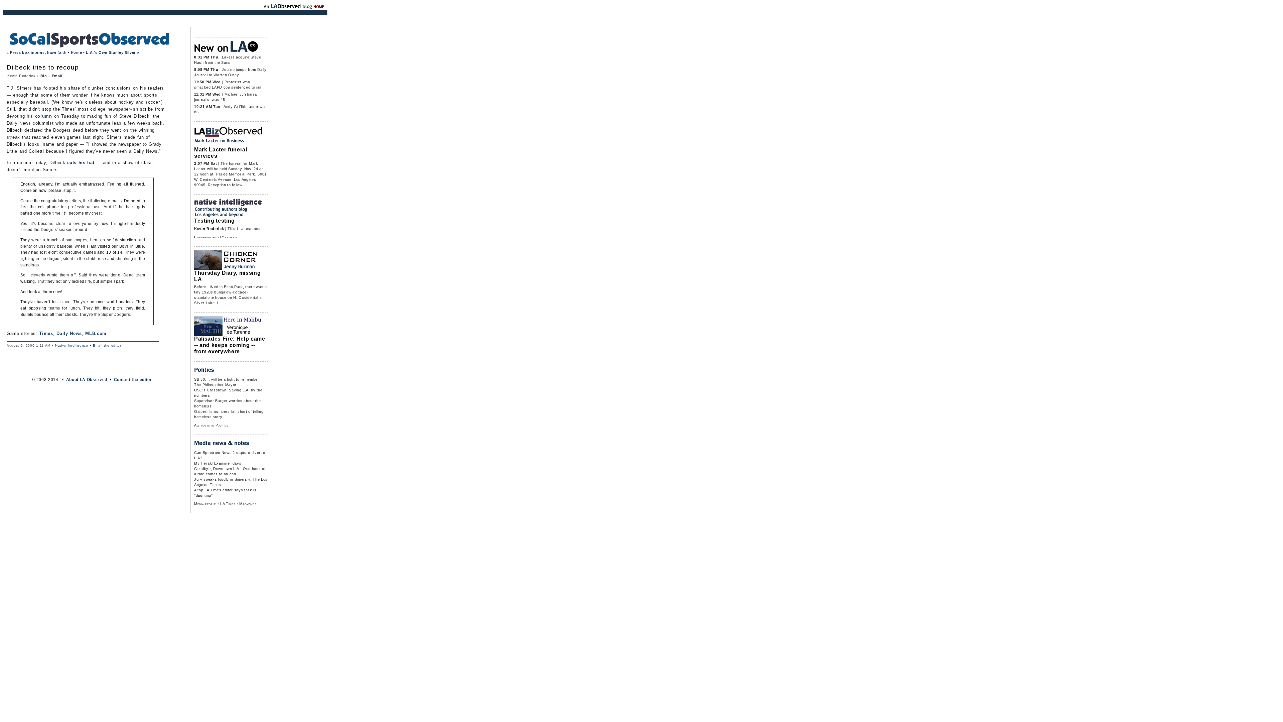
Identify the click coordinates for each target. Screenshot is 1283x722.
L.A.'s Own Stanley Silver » (112, 52)
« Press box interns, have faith (37, 52)
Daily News (69, 333)
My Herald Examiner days (217, 463)
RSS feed (228, 237)
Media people (205, 504)
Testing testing (214, 221)
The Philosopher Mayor (215, 385)
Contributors (205, 237)
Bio (43, 76)
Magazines (247, 504)
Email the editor (107, 345)
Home (76, 52)
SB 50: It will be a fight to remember (226, 379)
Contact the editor (133, 379)
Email (57, 76)
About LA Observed (86, 379)
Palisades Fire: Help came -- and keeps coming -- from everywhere (229, 345)
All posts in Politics (211, 425)
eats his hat (80, 162)
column (43, 116)
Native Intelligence (71, 345)
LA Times (227, 504)
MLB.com (96, 333)
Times (46, 333)
